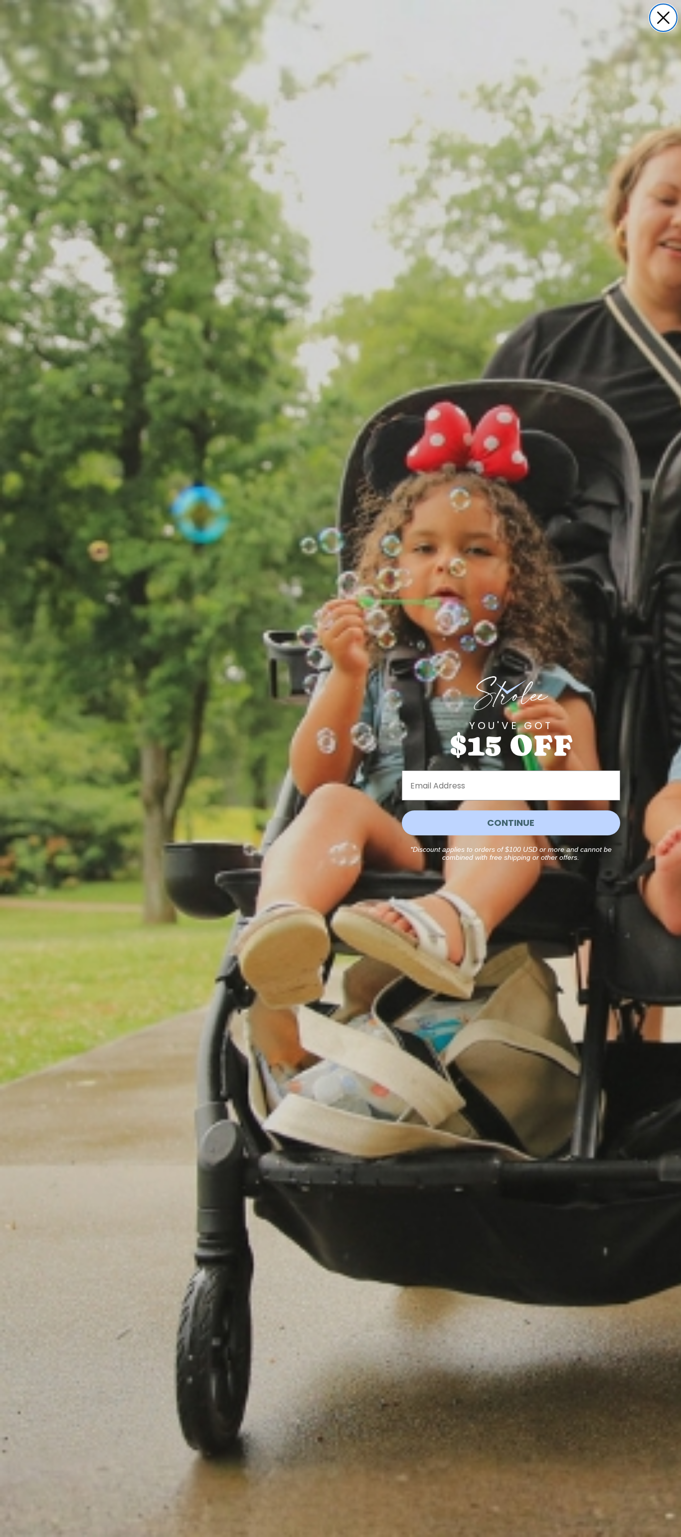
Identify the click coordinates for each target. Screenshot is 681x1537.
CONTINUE (510, 822)
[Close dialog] (663, 17)
